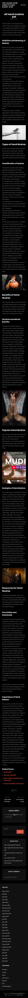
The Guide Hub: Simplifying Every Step (10, 5)
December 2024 (6, 938)
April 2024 (5, 961)
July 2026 (4, 894)
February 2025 (6, 933)
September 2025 (6, 913)
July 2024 (4, 952)
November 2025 (6, 908)
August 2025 (5, 916)
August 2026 (5, 891)
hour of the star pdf (9, 858)
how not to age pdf (10, 775)
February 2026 (6, 905)
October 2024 (5, 944)
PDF (15, 790)
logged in (15, 814)
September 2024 (6, 947)
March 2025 (5, 930)
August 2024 (5, 950)
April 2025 (5, 927)
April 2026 (5, 899)
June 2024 (4, 955)
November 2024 (6, 941)
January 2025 (5, 936)
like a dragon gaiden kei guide (12, 845)
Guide (3, 975)
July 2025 (4, 919)
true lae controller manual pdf (13, 783)
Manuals (4, 980)
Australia (4, 969)
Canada (4, 972)
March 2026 (5, 902)
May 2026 (4, 897)
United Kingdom (6, 986)
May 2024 (4, 958)
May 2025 (4, 925)
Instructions (5, 978)
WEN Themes (20, 995)
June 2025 (4, 922)
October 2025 (5, 911)
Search (6, 829)
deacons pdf (7, 772)
